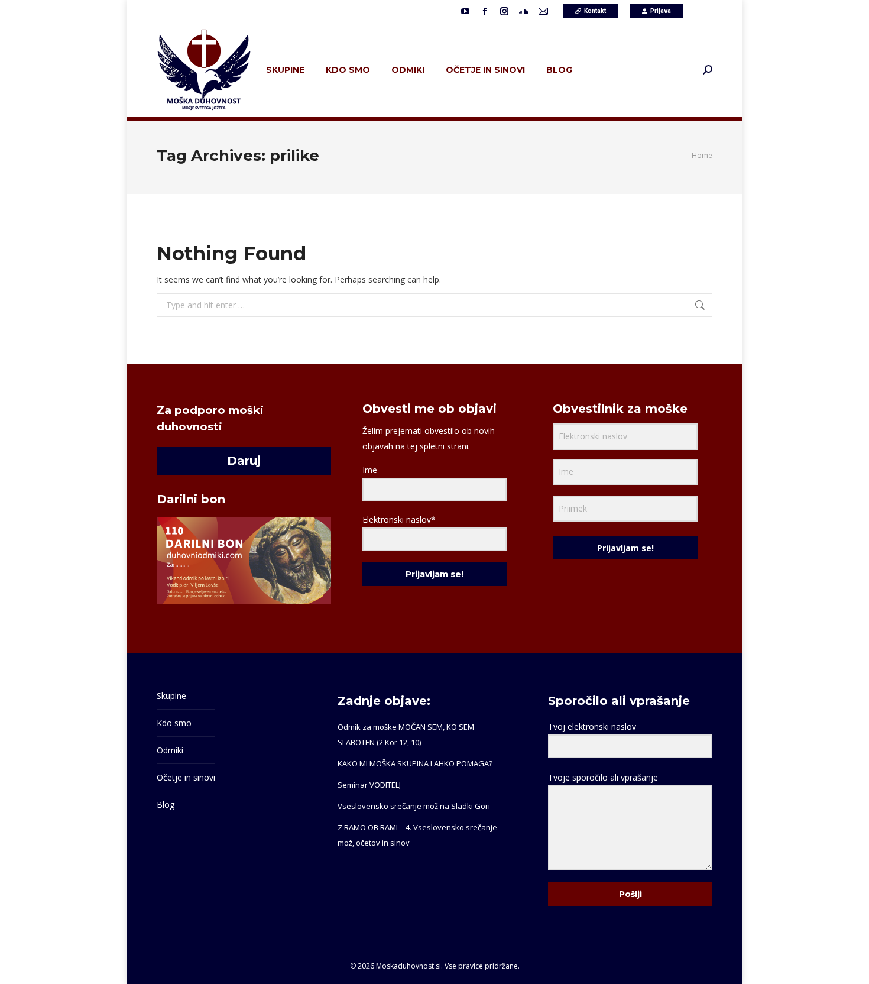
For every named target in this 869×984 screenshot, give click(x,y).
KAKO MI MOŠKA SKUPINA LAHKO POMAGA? (415, 763)
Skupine (171, 695)
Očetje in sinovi (186, 777)
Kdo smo (174, 723)
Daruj (244, 461)
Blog (165, 804)
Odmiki (170, 750)
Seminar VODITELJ (369, 784)
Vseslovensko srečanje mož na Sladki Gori (414, 806)
